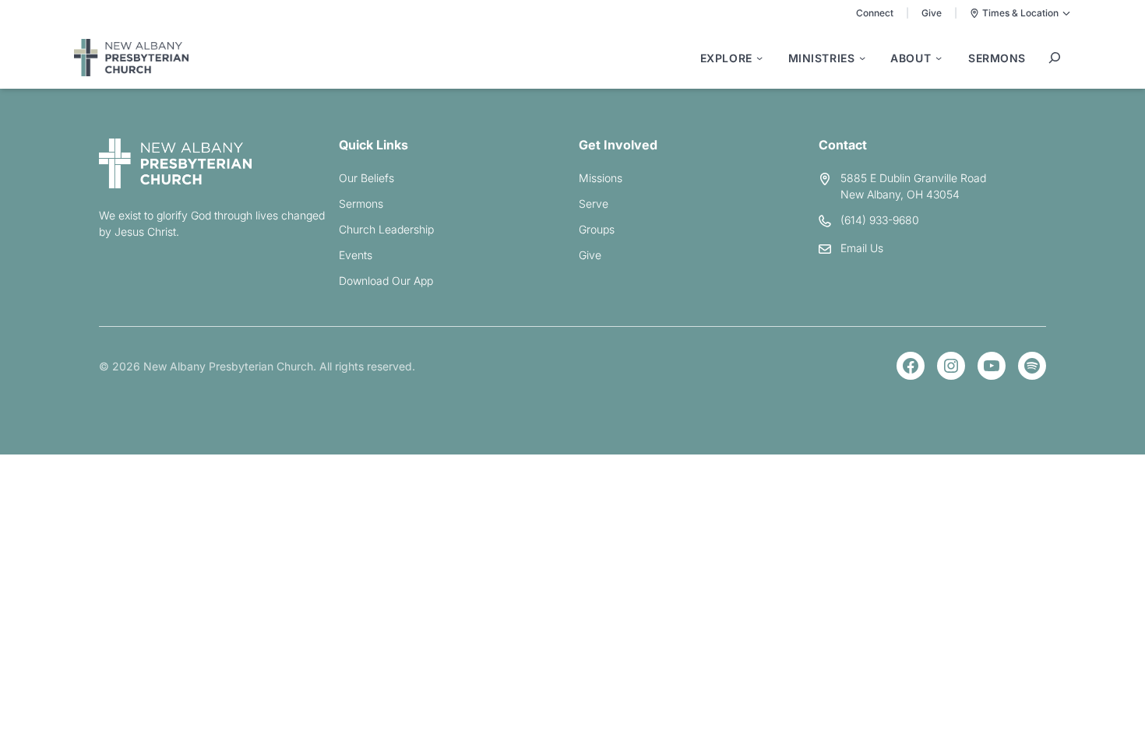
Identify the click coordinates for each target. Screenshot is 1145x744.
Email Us (861, 247)
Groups (597, 229)
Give (931, 13)
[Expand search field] (1054, 57)
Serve (593, 203)
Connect (874, 13)
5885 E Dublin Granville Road (913, 177)
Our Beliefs (366, 177)
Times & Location (1020, 13)
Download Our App (386, 280)
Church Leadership (386, 229)
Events (355, 254)
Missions (600, 177)
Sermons (361, 203)
